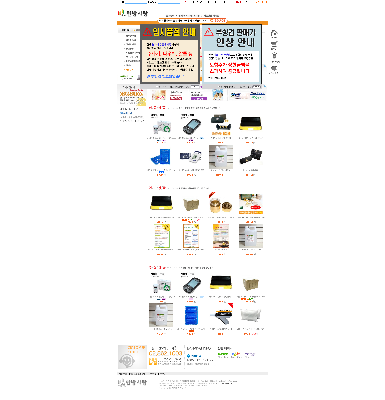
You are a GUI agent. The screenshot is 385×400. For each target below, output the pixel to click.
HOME (161, 374)
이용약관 (122, 374)
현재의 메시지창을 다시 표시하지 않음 (173, 87)
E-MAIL (151, 374)
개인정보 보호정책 (137, 374)
